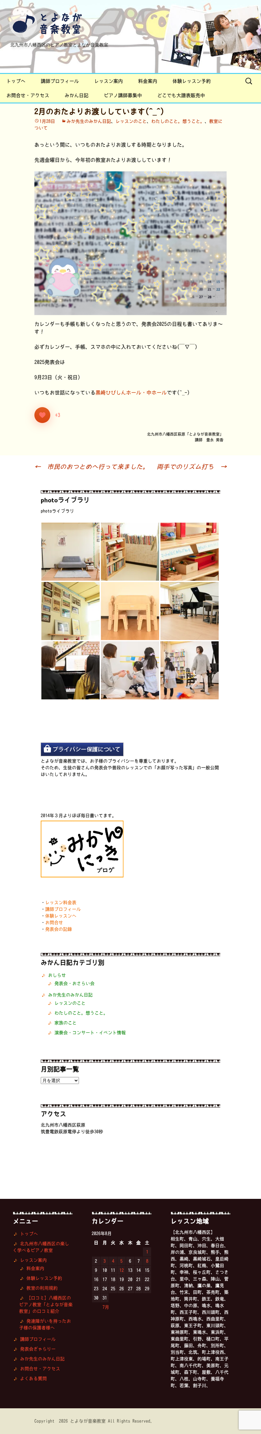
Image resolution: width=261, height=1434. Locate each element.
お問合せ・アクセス (27, 95)
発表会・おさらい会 (74, 983)
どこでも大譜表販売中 (181, 95)
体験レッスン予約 (192, 81)
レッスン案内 (108, 81)
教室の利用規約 (42, 1288)
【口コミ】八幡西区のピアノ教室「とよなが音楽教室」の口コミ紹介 (46, 1304)
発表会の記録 (58, 929)
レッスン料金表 (60, 902)
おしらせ (57, 975)
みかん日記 (76, 95)
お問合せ (54, 922)
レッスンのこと (131, 121)
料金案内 (147, 81)
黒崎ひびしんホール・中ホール (131, 392)
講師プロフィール (60, 81)
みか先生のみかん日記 (89, 121)
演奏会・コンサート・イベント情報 (90, 1032)
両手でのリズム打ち (192, 466)
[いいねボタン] (42, 415)
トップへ (15, 81)
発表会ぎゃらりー (38, 1349)
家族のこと (65, 1023)
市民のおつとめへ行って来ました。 (91, 466)
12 (121, 1270)
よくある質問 (33, 1378)
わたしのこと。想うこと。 (178, 121)
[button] (70, 551)
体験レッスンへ (60, 916)
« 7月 (103, 1307)
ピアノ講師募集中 (123, 95)
